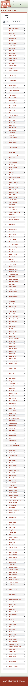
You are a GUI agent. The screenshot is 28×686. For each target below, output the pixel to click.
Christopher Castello (14, 177)
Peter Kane (12, 53)
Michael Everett (13, 184)
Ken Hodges (12, 460)
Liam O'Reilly (12, 105)
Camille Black (12, 440)
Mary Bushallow (13, 346)
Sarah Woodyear (13, 252)
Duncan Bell (12, 507)
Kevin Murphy (12, 165)
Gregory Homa (13, 65)
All (3, 21)
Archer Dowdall (13, 557)
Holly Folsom (12, 634)
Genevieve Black (13, 537)
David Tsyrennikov (14, 463)
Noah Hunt (12, 170)
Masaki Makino (13, 100)
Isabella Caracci (13, 376)
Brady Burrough (13, 254)
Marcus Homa (12, 333)
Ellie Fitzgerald (13, 641)
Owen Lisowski (13, 341)
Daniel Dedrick (13, 197)
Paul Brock (12, 353)
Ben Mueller (12, 284)
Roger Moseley (13, 142)
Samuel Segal (12, 532)
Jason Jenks (12, 239)
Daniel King (12, 336)
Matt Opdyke (12, 328)
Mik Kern (11, 112)
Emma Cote (12, 438)
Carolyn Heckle (13, 554)
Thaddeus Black (13, 520)
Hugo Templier (13, 291)
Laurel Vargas (12, 465)
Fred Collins (12, 609)
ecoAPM (20, 680)
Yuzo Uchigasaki (13, 274)
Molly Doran (12, 512)
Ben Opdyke (12, 430)
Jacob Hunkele (13, 137)
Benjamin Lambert (13, 242)
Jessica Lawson (13, 261)
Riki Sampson (12, 43)
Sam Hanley (12, 204)
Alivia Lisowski (13, 594)
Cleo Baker (12, 428)
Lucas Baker (12, 33)
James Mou (12, 629)
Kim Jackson (12, 477)
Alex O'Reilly (12, 135)
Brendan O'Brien (13, 363)
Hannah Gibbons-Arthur (15, 540)
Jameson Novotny (13, 309)
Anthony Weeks (13, 597)
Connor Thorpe (13, 162)
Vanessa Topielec (13, 582)
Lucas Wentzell (13, 180)
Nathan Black (12, 522)
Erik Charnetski (13, 535)
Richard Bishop (13, 574)
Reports (21, 2)
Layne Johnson (13, 502)
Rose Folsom (12, 659)
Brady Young (12, 140)
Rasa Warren (12, 475)
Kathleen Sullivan (13, 371)
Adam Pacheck (13, 35)
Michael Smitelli (13, 266)
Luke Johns (12, 525)
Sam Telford (12, 649)
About (21, 5)
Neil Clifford (12, 276)
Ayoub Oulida (12, 234)
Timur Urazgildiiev (13, 244)
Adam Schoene (13, 202)
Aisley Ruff (12, 619)
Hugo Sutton (12, 415)
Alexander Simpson (14, 28)
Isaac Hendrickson (14, 219)
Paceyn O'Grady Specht (15, 401)
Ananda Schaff (13, 306)
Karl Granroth (12, 480)
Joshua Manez (13, 147)
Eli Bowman (12, 631)
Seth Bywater (12, 80)
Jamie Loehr (12, 559)
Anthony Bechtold (13, 182)
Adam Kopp (12, 564)
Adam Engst (12, 157)
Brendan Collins (13, 78)
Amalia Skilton (12, 482)
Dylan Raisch (12, 388)
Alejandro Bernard (13, 103)
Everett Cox (12, 63)
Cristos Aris (12, 301)
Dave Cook (12, 73)
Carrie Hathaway (13, 492)
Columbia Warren (13, 256)
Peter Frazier (12, 227)
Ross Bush (12, 31)
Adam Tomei (12, 366)
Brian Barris (12, 299)
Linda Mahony (12, 607)
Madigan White (13, 453)
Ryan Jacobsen (13, 108)
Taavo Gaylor (12, 264)
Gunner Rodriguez (13, 602)
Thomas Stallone (13, 115)
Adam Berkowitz (13, 70)
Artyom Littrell (12, 505)
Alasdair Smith (13, 199)
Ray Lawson (12, 172)
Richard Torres (13, 664)
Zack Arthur (12, 132)
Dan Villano (12, 175)
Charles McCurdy (13, 155)
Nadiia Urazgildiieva (14, 579)
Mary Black (12, 530)
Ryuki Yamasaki (13, 167)
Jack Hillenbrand (13, 88)
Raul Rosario (12, 145)
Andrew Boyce (13, 45)
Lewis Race (12, 120)
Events (15, 5)
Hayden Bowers (13, 331)
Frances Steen (13, 348)
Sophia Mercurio (13, 383)
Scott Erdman (12, 517)
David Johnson (13, 604)
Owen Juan (12, 343)
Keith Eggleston (13, 229)
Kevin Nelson (12, 562)
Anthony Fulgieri (13, 589)
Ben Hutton (12, 207)
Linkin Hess (12, 117)
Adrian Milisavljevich (14, 212)
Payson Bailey (13, 577)
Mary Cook (12, 542)
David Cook (12, 125)
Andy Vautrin (12, 286)
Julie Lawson (12, 497)
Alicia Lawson (12, 403)
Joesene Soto (12, 217)
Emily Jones (12, 373)
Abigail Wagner (13, 386)
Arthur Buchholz (13, 639)
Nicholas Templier (13, 192)
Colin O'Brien (12, 396)
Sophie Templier (13, 391)
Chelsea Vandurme (14, 470)
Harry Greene (12, 130)
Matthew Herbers (13, 269)
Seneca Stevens (13, 232)
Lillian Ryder (12, 626)
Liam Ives (11, 617)
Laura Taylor (12, 636)
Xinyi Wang (12, 294)
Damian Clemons (13, 296)
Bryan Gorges (12, 420)
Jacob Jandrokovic (14, 316)
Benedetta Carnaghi (14, 515)
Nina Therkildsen (13, 587)
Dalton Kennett (13, 304)
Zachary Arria (12, 75)
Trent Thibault (12, 95)
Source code (6, 681)
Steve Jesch (12, 311)
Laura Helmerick (13, 614)
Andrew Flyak (12, 405)
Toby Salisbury (13, 209)
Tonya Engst (12, 584)
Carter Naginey (13, 58)
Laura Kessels (13, 321)
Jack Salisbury (13, 455)
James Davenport (13, 150)
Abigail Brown (12, 413)
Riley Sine (11, 50)
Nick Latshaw (12, 122)
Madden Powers (13, 666)
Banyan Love (12, 127)
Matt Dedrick (12, 661)
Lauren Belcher (13, 592)
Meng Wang (12, 408)
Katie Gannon (12, 545)
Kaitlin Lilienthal (13, 572)
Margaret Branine (13, 495)
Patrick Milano (13, 55)
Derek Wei (12, 314)
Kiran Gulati (12, 48)
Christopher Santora (14, 338)
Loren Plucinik (12, 656)
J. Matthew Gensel (14, 418)
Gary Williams (12, 326)
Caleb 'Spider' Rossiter (15, 500)
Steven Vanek (12, 368)
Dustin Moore (12, 160)
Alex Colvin (12, 222)
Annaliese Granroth (14, 644)
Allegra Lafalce (13, 423)
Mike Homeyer (13, 552)
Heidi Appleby (12, 425)
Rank (6, 25)
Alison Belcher (13, 289)
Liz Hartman (12, 259)
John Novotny (12, 433)
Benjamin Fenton (13, 281)
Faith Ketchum (12, 473)
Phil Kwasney (12, 194)
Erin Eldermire (12, 378)
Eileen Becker (12, 654)
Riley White (12, 68)
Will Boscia (12, 110)
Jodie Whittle (12, 624)
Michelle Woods (13, 398)
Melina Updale (13, 237)
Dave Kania (12, 224)
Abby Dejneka (12, 450)
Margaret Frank (13, 271)
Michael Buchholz (13, 612)
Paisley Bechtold (13, 669)
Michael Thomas (13, 324)
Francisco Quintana (14, 187)
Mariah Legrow (13, 393)
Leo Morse (12, 249)
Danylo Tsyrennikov (14, 567)
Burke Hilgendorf (13, 319)
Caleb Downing (13, 247)
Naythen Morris (13, 490)
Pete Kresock (12, 356)
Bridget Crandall (13, 381)
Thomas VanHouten (14, 361)
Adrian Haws (12, 85)
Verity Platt (12, 485)
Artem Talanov (12, 152)
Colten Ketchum (13, 487)
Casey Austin (12, 93)
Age (24, 25)
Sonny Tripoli (12, 468)
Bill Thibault (12, 214)
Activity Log (6, 15)
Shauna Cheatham (13, 547)
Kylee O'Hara (12, 358)
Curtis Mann (12, 60)
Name (11, 25)
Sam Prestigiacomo (14, 90)
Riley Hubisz (12, 189)
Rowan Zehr (12, 83)
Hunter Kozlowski (13, 279)
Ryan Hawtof (12, 98)
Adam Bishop (12, 443)
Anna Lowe (12, 448)
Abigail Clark (12, 651)
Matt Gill (11, 40)
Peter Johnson (13, 458)
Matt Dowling (12, 38)
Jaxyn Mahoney (13, 410)
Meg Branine (12, 435)
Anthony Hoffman (13, 569)
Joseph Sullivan (13, 621)
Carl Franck (12, 527)
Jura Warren (12, 549)
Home (14, 2)
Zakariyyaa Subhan (14, 510)
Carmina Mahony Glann (15, 646)
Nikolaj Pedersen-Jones (15, 599)
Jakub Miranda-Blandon (15, 445)
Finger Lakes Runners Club (16, 678)
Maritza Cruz (12, 351)
